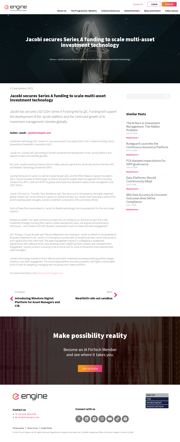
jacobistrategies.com (39, 132)
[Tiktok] (117, 418)
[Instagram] (102, 418)
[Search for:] (148, 96)
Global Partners (132, 10)
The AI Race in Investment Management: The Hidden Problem (143, 126)
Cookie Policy (46, 428)
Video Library (171, 10)
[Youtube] (109, 418)
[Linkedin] (86, 418)
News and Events (152, 10)
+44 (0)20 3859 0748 (27, 414)
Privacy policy (18, 428)
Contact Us (138, 4)
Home (53, 59)
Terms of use (32, 428)
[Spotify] (125, 418)
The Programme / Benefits (84, 10)
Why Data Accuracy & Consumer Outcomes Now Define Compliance (146, 198)
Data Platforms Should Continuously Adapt (141, 179)
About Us (61, 10)
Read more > (132, 137)
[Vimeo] (94, 418)
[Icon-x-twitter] (78, 418)
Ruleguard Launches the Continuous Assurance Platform (147, 145)
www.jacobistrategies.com (50, 273)
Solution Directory (110, 10)
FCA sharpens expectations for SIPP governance (146, 162)
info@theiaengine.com (28, 417)
